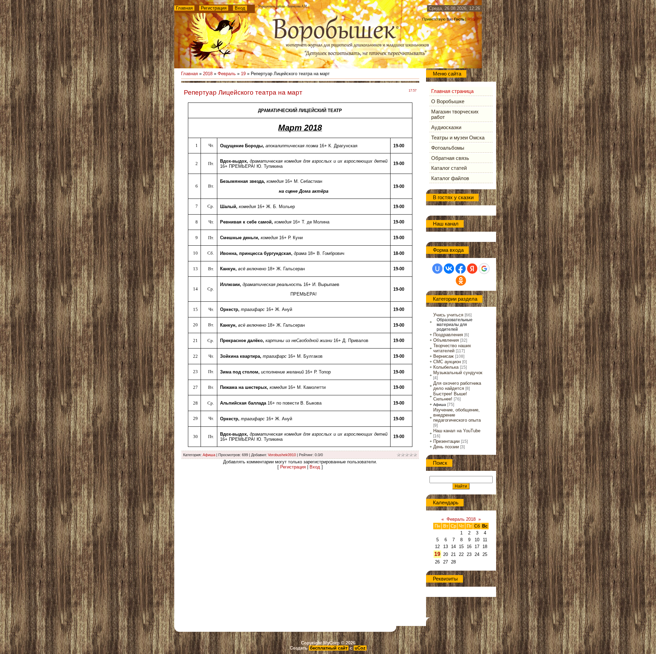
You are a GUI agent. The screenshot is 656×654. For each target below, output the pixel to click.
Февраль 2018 (461, 519)
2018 (208, 73)
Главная (184, 8)
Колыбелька (446, 367)
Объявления (446, 340)
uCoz (360, 648)
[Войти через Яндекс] (472, 268)
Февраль (227, 73)
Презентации (446, 441)
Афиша (209, 455)
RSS (471, 19)
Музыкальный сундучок (457, 372)
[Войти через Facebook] (460, 268)
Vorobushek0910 (282, 455)
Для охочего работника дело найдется (457, 386)
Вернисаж (443, 356)
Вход (240, 8)
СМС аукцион (447, 361)
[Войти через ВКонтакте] (449, 268)
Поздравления (448, 334)
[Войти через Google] (484, 268)
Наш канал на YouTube (456, 430)
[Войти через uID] (437, 268)
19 (243, 73)
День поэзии (446, 446)
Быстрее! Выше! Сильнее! (450, 396)
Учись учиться (448, 314)
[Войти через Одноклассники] (461, 280)
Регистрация (214, 8)
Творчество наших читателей (452, 348)
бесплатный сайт (328, 648)
